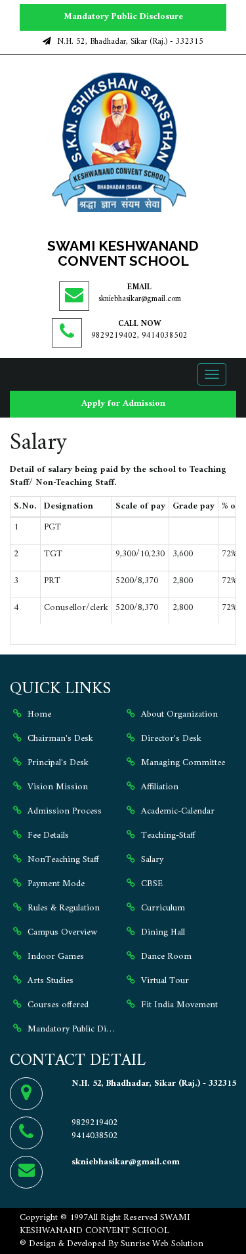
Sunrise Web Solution (162, 1244)
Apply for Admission (123, 403)
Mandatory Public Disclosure (123, 17)
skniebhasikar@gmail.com (139, 299)
